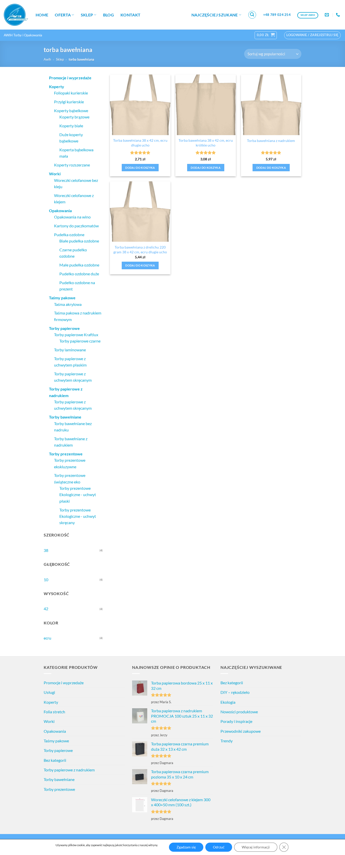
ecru (47, 638)
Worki (49, 721)
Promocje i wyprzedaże (64, 682)
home (42, 14)
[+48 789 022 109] (338, 15)
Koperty (51, 702)
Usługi (49, 692)
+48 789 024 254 (277, 15)
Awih (47, 59)
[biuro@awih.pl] (327, 15)
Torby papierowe (58, 750)
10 (46, 579)
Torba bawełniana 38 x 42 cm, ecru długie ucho (140, 142)
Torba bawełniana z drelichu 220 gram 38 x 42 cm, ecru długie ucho (140, 249)
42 (46, 608)
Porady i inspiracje (236, 721)
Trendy (226, 740)
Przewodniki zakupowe (240, 731)
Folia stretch (54, 711)
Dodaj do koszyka (140, 167)
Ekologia (227, 702)
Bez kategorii (55, 760)
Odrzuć (219, 847)
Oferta (63, 14)
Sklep (87, 14)
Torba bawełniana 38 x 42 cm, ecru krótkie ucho (206, 142)
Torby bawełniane (59, 779)
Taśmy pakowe (56, 740)
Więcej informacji (256, 847)
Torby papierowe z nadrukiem (69, 769)
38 (46, 550)
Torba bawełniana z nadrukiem (271, 140)
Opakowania (55, 731)
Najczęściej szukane (214, 14)
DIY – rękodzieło (235, 692)
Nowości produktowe (239, 711)
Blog (108, 14)
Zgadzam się (186, 847)
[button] (252, 15)
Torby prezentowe (59, 789)
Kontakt (130, 14)
